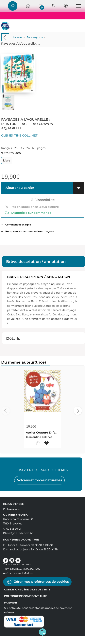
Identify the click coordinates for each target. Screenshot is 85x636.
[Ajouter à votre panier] (38, 443)
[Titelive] (42, 631)
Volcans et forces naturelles (39, 480)
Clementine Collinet (19, 135)
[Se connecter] (53, 6)
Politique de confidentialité (25, 596)
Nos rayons (35, 37)
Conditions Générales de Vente (27, 589)
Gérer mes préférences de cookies (41, 581)
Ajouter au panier (19, 188)
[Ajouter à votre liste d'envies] (78, 188)
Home (17, 37)
